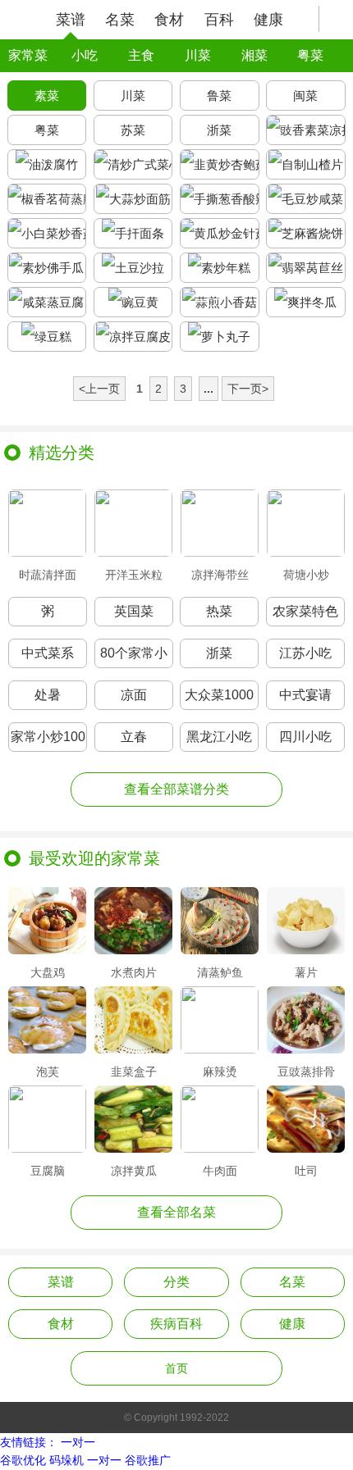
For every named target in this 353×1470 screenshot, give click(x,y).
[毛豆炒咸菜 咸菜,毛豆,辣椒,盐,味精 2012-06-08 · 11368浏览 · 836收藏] (306, 199)
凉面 (134, 695)
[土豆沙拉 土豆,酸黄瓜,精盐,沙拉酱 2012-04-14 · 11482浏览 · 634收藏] (133, 268)
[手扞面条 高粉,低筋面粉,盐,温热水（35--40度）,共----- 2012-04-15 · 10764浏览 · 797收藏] (133, 233)
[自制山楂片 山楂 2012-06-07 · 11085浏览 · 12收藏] (306, 164)
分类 (176, 1282)
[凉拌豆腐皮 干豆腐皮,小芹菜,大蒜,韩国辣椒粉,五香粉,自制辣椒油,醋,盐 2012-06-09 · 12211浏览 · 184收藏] (133, 336)
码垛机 (66, 1460)
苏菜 (133, 130)
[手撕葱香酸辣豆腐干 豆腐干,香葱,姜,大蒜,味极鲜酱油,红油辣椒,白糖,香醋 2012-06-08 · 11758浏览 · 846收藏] (219, 199)
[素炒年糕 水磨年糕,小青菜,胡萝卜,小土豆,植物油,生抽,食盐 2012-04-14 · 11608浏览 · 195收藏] (219, 268)
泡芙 (47, 1071)
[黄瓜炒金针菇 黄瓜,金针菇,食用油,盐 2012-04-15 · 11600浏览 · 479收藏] (219, 233)
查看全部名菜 (176, 1212)
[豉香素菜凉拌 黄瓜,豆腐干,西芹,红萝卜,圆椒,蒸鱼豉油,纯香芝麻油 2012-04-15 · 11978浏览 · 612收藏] (306, 130)
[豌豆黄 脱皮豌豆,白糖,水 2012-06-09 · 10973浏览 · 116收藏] (133, 302)
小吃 (84, 55)
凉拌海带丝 (220, 574)
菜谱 (70, 19)
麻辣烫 (220, 1071)
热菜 (219, 611)
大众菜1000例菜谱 (219, 699)
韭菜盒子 (134, 1071)
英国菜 (134, 611)
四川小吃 (305, 737)
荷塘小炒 (306, 574)
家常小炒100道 (48, 741)
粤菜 (310, 55)
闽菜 (305, 95)
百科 (219, 19)
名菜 (120, 19)
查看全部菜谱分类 (176, 789)
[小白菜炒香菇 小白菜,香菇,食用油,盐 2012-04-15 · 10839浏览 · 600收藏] (47, 233)
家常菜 (28, 55)
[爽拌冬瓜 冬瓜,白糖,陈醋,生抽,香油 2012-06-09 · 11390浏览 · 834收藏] (306, 302)
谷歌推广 (148, 1460)
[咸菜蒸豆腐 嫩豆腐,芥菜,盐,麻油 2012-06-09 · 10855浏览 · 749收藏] (47, 302)
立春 (134, 737)
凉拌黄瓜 (134, 1170)
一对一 (78, 1442)
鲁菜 (219, 95)
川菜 (198, 55)
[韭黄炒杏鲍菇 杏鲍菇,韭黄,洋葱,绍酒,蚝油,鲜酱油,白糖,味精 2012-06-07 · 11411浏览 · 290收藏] (219, 164)
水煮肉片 (134, 972)
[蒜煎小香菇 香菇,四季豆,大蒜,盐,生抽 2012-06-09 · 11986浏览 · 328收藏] (219, 302)
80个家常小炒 (133, 657)
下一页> (247, 388)
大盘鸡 (47, 972)
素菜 (46, 95)
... (208, 388)
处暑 (47, 695)
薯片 (306, 972)
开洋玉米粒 (134, 574)
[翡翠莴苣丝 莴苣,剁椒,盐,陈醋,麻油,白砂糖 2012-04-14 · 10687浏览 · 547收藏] (306, 268)
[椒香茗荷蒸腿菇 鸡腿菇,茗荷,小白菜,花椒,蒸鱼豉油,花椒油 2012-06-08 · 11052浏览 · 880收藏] (47, 199)
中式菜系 (47, 653)
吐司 (306, 1170)
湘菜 (254, 55)
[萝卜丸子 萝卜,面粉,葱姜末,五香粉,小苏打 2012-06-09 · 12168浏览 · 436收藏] (219, 336)
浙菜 (219, 130)
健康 (268, 19)
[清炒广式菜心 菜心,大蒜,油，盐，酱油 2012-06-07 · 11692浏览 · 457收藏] (133, 164)
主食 (141, 55)
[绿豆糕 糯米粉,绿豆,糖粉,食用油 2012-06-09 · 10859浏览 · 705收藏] (47, 336)
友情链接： (28, 1442)
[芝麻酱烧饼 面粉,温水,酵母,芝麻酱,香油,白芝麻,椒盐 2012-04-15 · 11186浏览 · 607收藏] (306, 233)
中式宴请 (305, 695)
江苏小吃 (305, 653)
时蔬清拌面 (47, 574)
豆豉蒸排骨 (306, 1071)
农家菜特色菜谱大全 (305, 615)
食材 (169, 19)
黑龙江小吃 (219, 737)
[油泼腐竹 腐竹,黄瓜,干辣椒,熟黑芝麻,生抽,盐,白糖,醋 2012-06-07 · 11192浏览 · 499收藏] (47, 164)
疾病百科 (176, 1324)
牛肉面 (220, 1170)
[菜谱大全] (22, 19)
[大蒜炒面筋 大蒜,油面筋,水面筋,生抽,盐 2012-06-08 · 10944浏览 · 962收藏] (133, 199)
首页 (176, 1368)
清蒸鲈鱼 (220, 972)
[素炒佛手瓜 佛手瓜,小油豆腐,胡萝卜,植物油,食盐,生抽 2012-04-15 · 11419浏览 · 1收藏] (47, 268)
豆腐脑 (47, 1170)
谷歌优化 (23, 1460)
